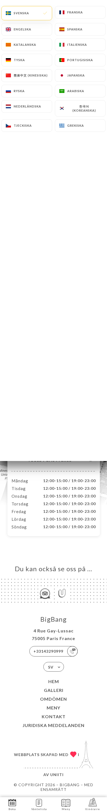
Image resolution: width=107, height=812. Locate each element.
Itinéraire (92, 809)
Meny (53, 707)
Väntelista (39, 809)
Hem (53, 681)
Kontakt (54, 716)
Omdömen (53, 698)
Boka (12, 809)
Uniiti (57, 774)
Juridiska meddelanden (53, 725)
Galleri (53, 690)
